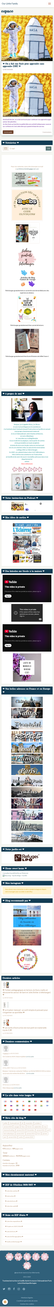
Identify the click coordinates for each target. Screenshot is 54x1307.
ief (22, 1123)
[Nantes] (27, 713)
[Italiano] (35, 1101)
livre (38, 1134)
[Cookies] (5, 1302)
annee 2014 (21, 1130)
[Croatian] (23, 1110)
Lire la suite (8, 132)
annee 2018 (8, 1127)
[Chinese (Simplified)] (29, 1110)
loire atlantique (9, 1134)
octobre (37, 1123)
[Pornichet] (27, 724)
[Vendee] (27, 747)
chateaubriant (14, 1123)
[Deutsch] (41, 1101)
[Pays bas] (27, 837)
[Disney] (27, 781)
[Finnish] (47, 1105)
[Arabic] (29, 1101)
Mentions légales (27, 1298)
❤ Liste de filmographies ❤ (14, 1236)
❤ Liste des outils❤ (11, 1206)
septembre (38, 1127)
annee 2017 (20, 1134)
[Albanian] (35, 1110)
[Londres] (27, 792)
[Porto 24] (27, 814)
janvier (44, 1134)
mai (45, 1127)
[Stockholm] (27, 803)
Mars (23, 1127)
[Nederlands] (47, 1101)
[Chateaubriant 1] (27, 702)
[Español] (17, 1101)
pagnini (6, 1053)
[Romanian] (23, 1105)
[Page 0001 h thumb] (27, 543)
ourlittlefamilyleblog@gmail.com (27, 169)
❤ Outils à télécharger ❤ (13, 1242)
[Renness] (27, 736)
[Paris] (27, 770)
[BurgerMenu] (49, 4)
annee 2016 (12, 1137)
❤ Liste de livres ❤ (11, 1201)
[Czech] (17, 1110)
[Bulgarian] (5, 1110)
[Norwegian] (35, 1105)
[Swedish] (17, 1105)
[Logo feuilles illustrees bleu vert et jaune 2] (27, 278)
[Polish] (29, 1105)
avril (48, 1130)
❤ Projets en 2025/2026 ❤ (14, 1226)
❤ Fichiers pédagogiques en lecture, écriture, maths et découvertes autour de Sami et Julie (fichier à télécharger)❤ (27, 992)
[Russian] (11, 1105)
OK (48, 148)
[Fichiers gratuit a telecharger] (27, 257)
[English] (11, 1101)
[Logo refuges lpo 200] (27, 857)
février (29, 1127)
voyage (16, 1127)
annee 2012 (41, 1130)
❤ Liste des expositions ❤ (13, 1221)
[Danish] (11, 1110)
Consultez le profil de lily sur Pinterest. (16, 873)
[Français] (5, 1101)
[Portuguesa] (5, 1105)
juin (5, 1137)
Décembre (30, 1130)
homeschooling (9, 1130)
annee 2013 (31, 1134)
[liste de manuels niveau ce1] (27, 667)
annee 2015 (29, 1137)
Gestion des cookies (27, 1304)
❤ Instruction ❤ (10, 1196)
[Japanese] (23, 1101)
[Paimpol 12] (27, 759)
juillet (5, 1123)
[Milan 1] (27, 826)
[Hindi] (41, 1105)
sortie (21, 1137)
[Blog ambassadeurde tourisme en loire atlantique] (27, 916)
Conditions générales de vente (27, 1301)
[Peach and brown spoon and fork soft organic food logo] (27, 205)
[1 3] (27, 309)
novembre (29, 1123)
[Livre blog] (27, 232)
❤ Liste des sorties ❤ (12, 1191)
